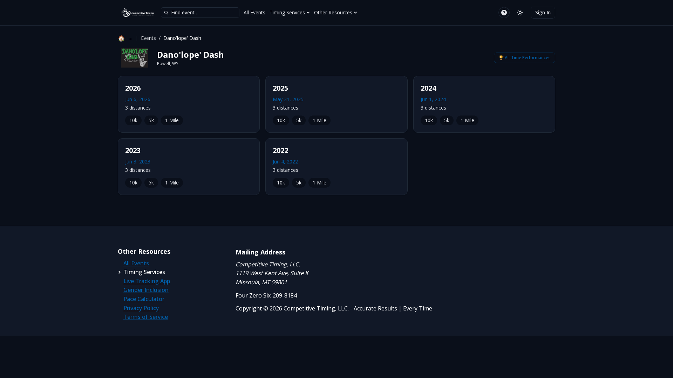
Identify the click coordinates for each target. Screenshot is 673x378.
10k (133, 120)
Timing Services (287, 12)
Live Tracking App (146, 281)
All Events (254, 12)
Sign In (543, 12)
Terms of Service (145, 317)
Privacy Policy (141, 308)
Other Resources (333, 12)
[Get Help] (504, 12)
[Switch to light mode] (520, 12)
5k (151, 120)
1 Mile (172, 120)
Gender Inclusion (146, 290)
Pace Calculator (143, 299)
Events (148, 38)
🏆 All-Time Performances (524, 58)
